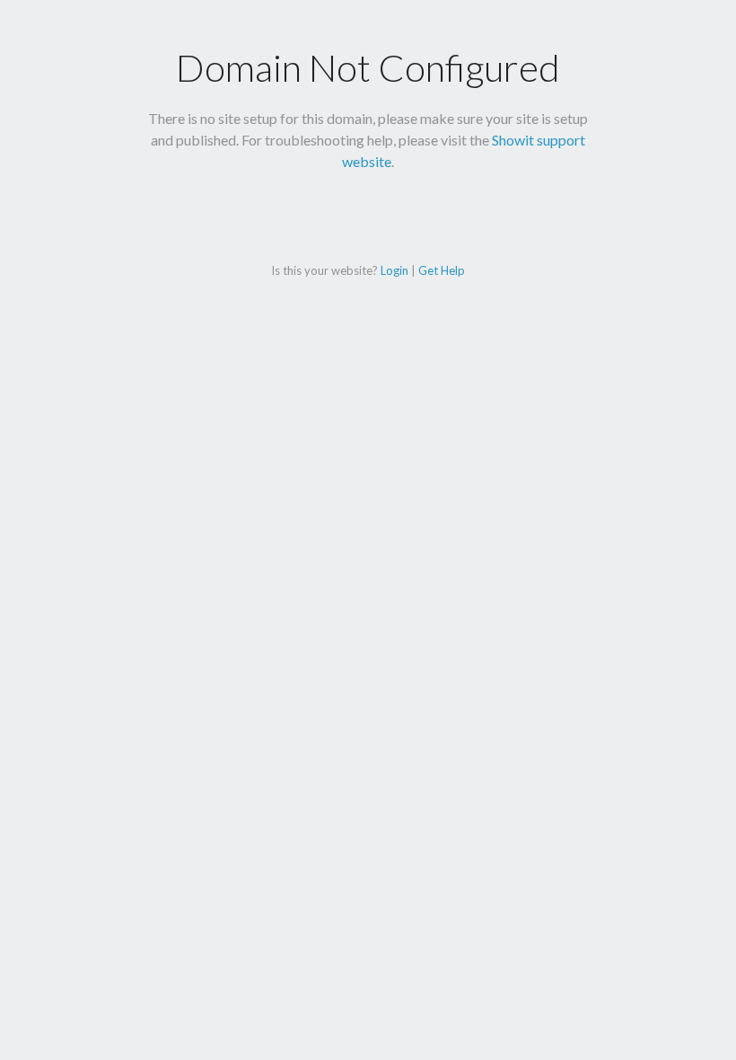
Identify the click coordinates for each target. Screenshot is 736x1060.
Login (394, 270)
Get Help (441, 270)
